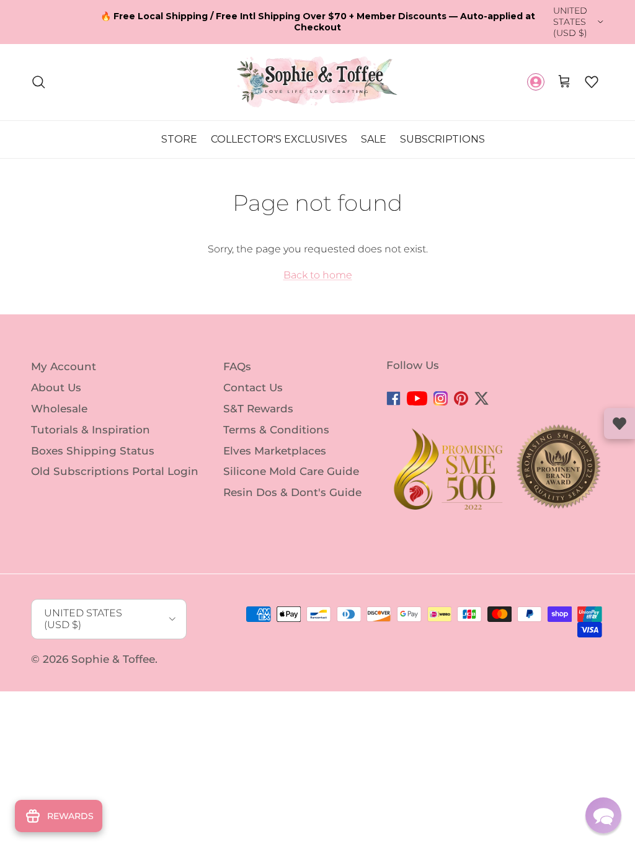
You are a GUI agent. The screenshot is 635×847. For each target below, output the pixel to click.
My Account (63, 366)
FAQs (237, 366)
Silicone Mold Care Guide (291, 471)
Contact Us (253, 387)
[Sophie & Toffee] (317, 82)
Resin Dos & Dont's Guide (292, 492)
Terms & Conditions (276, 429)
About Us (56, 387)
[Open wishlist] (619, 423)
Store (179, 139)
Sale (373, 139)
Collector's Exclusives (279, 139)
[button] (591, 82)
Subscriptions (442, 139)
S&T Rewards (258, 408)
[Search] (38, 81)
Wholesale (59, 408)
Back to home (317, 275)
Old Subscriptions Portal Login (114, 471)
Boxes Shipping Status (92, 450)
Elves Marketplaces (274, 450)
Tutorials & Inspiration (90, 429)
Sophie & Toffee (113, 659)
